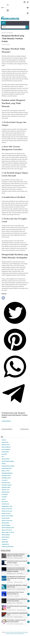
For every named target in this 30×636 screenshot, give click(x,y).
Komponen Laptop (6, 478)
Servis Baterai (5, 523)
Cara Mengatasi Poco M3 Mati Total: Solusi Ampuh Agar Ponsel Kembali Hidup (16, 578)
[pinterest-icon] (27, 13)
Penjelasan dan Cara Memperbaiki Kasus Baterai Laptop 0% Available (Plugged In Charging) (16, 569)
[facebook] (3, 297)
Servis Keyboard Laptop (8, 527)
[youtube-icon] (27, 7)
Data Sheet (4, 454)
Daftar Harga (5, 451)
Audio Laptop (5, 442)
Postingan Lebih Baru (7, 429)
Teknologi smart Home (7, 546)
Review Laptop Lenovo (7, 515)
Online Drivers (5, 492)
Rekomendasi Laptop (7, 506)
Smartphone (5, 542)
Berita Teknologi (6, 447)
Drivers (4, 463)
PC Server (4, 496)
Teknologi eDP (5, 544)
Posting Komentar (6, 44)
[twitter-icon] (27, 2)
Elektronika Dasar (6, 468)
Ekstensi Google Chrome (8, 466)
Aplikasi (4, 440)
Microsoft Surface (7, 485)
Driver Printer (5, 459)
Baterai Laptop (6, 444)
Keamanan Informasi (7, 473)
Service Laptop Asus (7, 520)
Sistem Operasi (5, 537)
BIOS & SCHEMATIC (6, 449)
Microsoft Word (6, 487)
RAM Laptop (5, 501)
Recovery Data (5, 504)
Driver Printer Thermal (8, 461)
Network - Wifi (5, 489)
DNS (3, 456)
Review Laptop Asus (7, 511)
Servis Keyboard (6, 525)
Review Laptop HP (6, 513)
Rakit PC (4, 499)
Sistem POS (4, 539)
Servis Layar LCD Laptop (8, 532)
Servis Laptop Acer (7, 530)
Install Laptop (5, 470)
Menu (3, 22)
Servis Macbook (6, 534)
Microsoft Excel (6, 482)
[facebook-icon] (24, 2)
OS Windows (5, 494)
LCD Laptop (4, 480)
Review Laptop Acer (7, 508)
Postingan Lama (24, 429)
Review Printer (6, 518)
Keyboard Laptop (6, 475)
